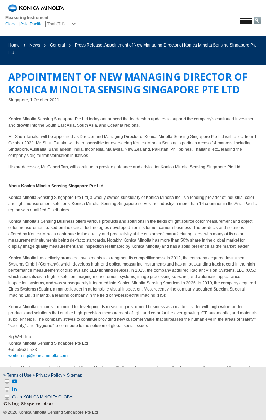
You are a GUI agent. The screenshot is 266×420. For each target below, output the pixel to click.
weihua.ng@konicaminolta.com (38, 355)
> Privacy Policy (47, 375)
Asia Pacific (31, 24)
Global (11, 24)
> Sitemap (72, 375)
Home (14, 45)
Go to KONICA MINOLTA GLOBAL (43, 397)
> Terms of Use (18, 375)
